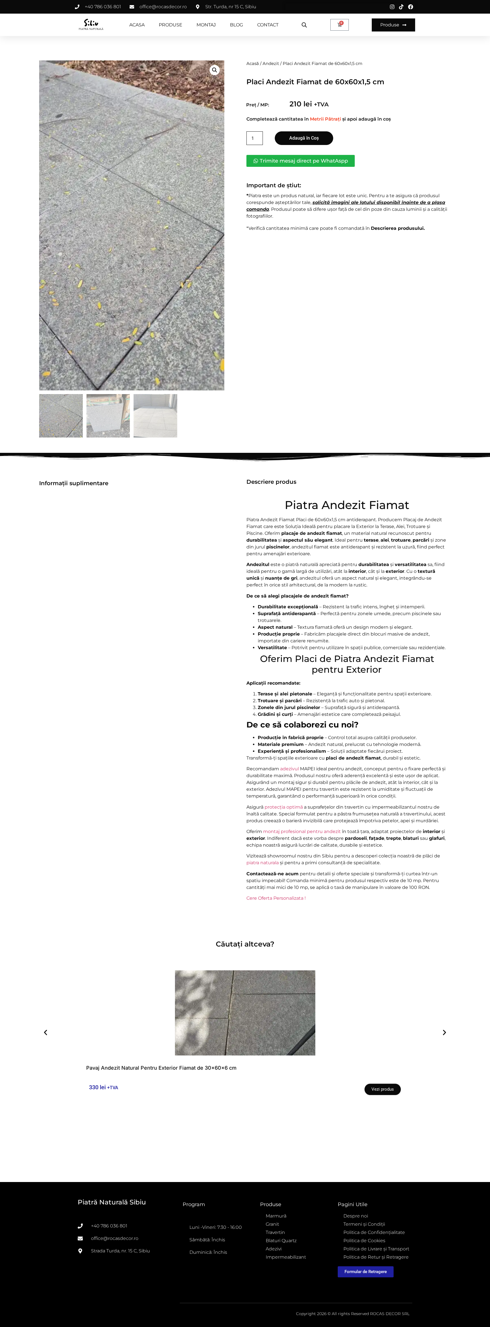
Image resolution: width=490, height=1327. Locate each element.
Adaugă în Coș (304, 138)
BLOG (236, 25)
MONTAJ (206, 25)
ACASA (137, 25)
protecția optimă (284, 807)
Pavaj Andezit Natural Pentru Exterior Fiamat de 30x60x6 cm (161, 1068)
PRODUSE (170, 25)
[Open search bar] (304, 24)
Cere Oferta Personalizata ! (276, 898)
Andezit (271, 63)
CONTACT (267, 25)
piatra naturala (262, 862)
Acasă (252, 63)
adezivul (289, 768)
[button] (215, 70)
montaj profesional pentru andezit (302, 831)
